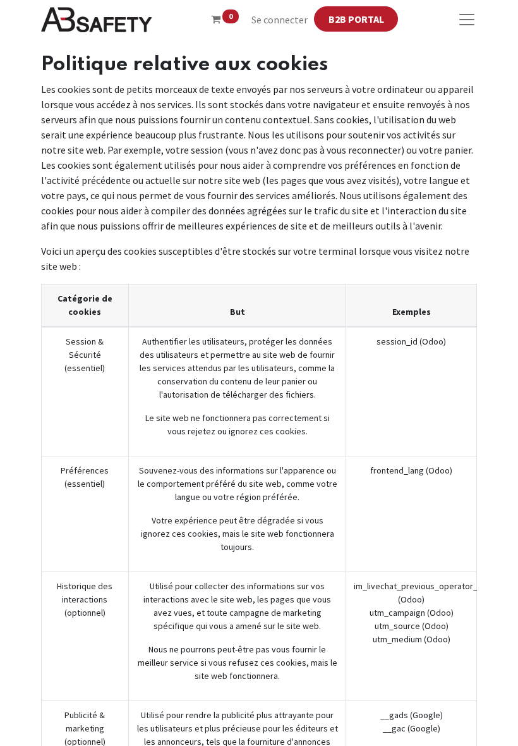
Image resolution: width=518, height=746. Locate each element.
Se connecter (279, 19)
